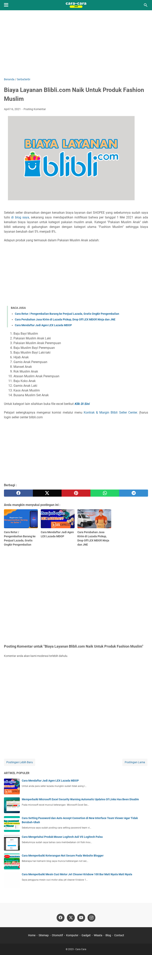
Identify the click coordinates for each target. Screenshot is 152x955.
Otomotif (57, 935)
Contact (119, 935)
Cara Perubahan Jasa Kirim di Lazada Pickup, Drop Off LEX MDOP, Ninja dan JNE (65, 319)
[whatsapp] (104, 493)
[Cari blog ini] (145, 5)
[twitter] (47, 493)
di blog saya (20, 217)
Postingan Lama (135, 762)
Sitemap (44, 935)
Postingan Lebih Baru (19, 762)
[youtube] (81, 918)
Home (31, 935)
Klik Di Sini (81, 404)
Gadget (86, 935)
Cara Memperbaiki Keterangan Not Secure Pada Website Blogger (63, 855)
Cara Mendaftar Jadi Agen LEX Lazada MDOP (43, 325)
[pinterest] (76, 493)
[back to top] (144, 946)
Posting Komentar (35, 109)
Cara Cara (80, 949)
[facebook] (18, 493)
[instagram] (91, 918)
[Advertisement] (76, 43)
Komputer (72, 935)
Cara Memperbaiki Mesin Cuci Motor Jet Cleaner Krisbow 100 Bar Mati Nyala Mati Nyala (77, 874)
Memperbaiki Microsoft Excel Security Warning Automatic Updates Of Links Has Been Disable (80, 799)
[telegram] (133, 493)
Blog (108, 935)
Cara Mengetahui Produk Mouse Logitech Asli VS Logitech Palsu (62, 836)
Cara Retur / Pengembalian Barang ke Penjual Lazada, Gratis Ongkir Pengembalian (67, 313)
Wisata (98, 935)
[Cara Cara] (76, 5)
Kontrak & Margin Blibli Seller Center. (111, 412)
